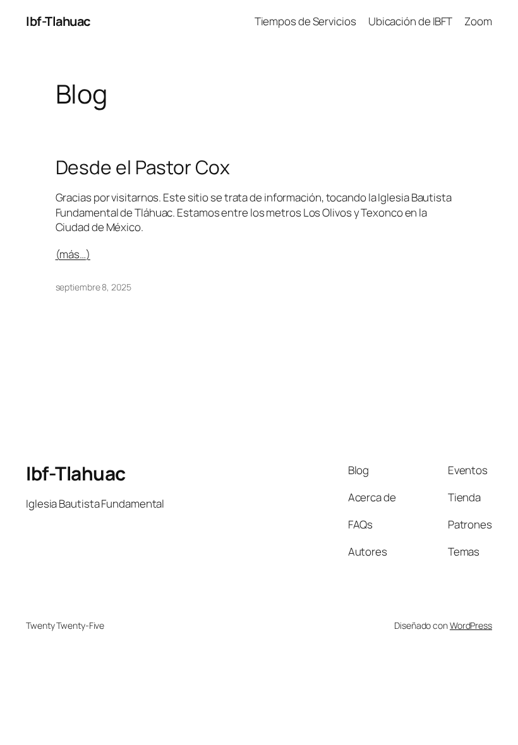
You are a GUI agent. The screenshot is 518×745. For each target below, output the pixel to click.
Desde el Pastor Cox (143, 167)
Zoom (478, 21)
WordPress (471, 625)
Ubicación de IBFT (410, 21)
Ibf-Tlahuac (58, 21)
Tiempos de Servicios (305, 21)
